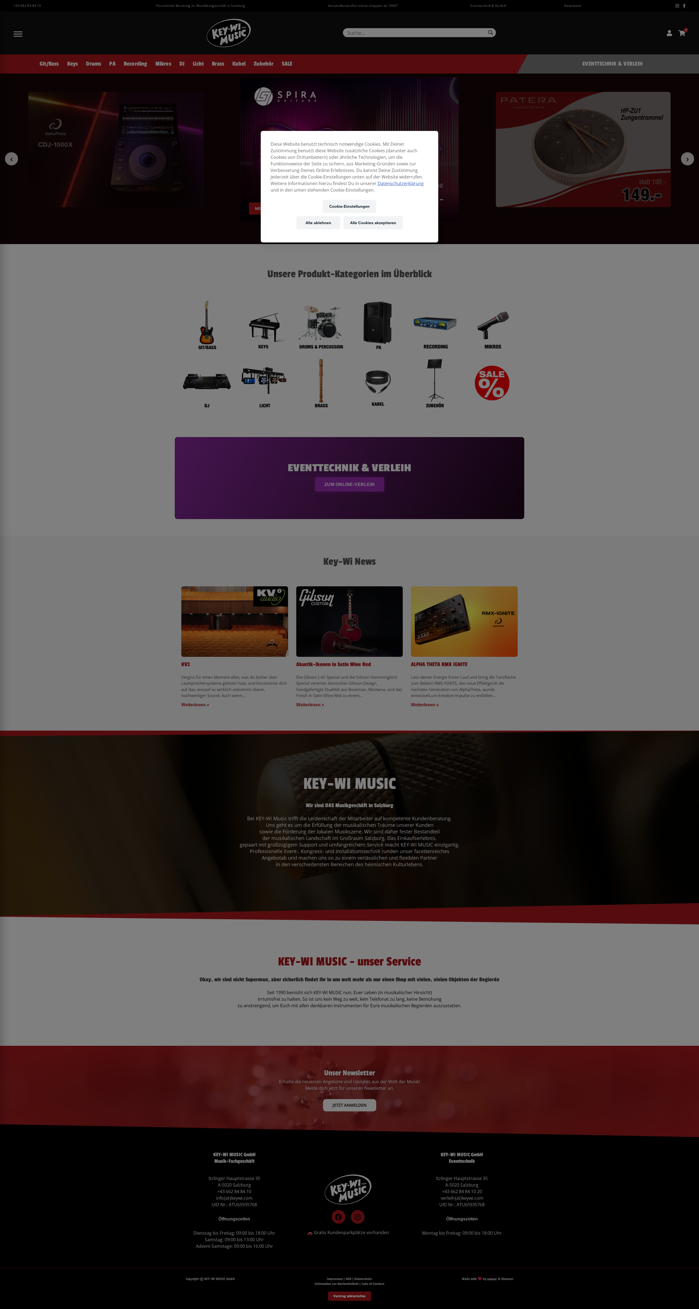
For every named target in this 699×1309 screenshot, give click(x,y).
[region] (349, 186)
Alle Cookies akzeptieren (373, 222)
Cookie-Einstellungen (349, 206)
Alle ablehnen (318, 222)
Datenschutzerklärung (401, 183)
